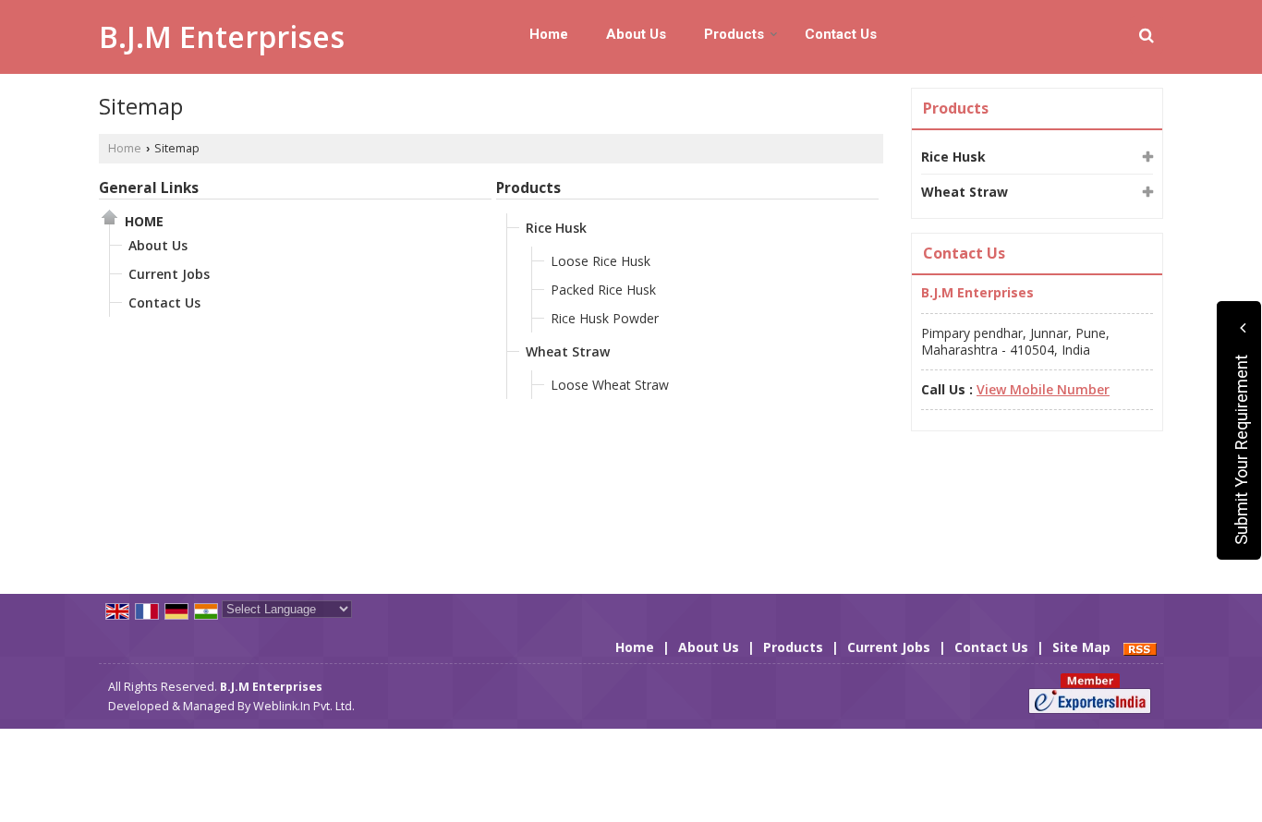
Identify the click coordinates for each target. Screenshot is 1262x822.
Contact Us (841, 34)
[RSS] (1140, 647)
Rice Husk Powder (605, 318)
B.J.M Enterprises (222, 37)
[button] (1043, 389)
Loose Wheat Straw (610, 384)
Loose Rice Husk (600, 261)
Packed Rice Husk (603, 289)
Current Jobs (169, 274)
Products (734, 34)
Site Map (1081, 647)
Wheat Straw (568, 351)
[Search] (1146, 35)
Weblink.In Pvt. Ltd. (304, 706)
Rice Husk (556, 227)
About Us (636, 34)
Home (548, 34)
